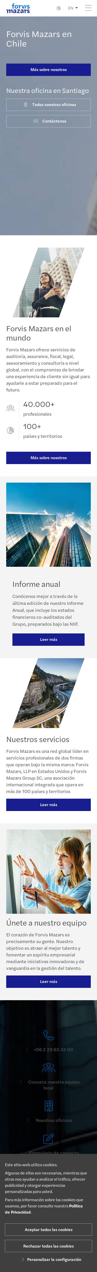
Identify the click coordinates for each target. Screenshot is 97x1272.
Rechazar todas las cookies (48, 1246)
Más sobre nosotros (49, 69)
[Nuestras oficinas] (48, 1112)
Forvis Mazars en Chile (39, 38)
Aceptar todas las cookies (48, 1229)
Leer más (48, 639)
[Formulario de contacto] (48, 1145)
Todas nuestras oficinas (54, 104)
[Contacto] (48, 1041)
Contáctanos (54, 121)
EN (70, 8)
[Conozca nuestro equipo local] (48, 1076)
